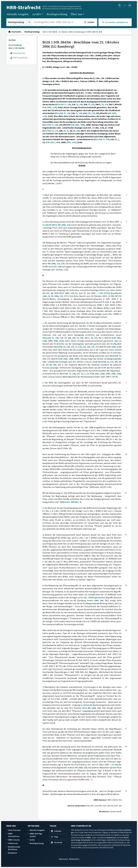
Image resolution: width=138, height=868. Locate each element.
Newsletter (111, 837)
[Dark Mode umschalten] (120, 5)
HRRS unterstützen (13, 835)
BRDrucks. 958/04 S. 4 (71, 502)
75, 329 (91, 104)
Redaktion (12, 853)
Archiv (32, 839)
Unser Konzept (14, 830)
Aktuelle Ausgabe (17, 14)
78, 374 (104, 104)
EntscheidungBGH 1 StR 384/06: (17, 46)
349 (49, 183)
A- (125, 5)
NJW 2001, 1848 (77, 124)
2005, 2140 (71, 142)
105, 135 (91, 113)
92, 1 (117, 139)
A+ (130, 5)
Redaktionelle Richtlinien (14, 848)
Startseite (16, 32)
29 (45, 67)
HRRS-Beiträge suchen (36, 835)
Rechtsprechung (57, 14)
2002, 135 (58, 296)
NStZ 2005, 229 (66, 293)
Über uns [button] (76, 14)
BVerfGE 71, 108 (63, 104)
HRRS (89, 837)
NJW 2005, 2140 (49, 107)
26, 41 (66, 130)
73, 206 (79, 104)
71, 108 (78, 113)
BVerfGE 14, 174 (50, 130)
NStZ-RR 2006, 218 (61, 224)
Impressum (63, 859)
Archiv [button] (36, 14)
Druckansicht (18, 53)
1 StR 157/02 (104, 293)
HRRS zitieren (14, 839)
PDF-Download (19, 57)
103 (86, 92)
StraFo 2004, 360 (95, 600)
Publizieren (13, 843)
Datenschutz (74, 859)
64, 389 (76, 130)
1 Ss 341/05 (116, 764)
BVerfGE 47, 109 (62, 113)
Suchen (12, 40)
